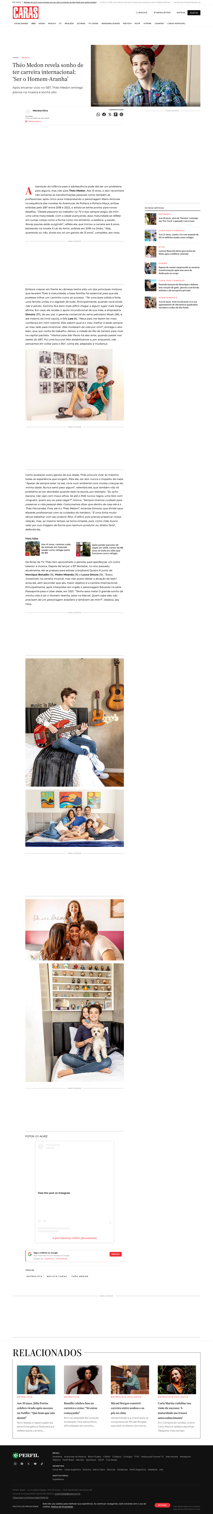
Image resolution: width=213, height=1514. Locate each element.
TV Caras (93, 23)
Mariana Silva (40, 110)
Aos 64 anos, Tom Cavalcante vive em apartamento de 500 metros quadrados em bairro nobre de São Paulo (178, 304)
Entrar (181, 12)
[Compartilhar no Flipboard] (115, 114)
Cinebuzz (116, 1456)
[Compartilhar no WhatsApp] (98, 114)
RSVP (137, 23)
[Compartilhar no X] (109, 114)
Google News (49, 1259)
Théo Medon (79, 1276)
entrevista (34, 1276)
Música (52, 23)
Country (159, 23)
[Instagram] (15, 1463)
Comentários (34, 121)
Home (15, 58)
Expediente (58, 1479)
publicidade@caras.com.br (67, 1494)
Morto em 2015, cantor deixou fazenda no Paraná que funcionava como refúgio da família (135, 2)
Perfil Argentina (138, 1469)
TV (60, 23)
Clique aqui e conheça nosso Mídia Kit (30, 1497)
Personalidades (111, 23)
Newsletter (163, 12)
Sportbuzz (91, 1460)
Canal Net (57, 1469)
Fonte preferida (61, 1259)
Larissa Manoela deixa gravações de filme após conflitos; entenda (177, 252)
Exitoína (87, 1469)
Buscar (143, 12)
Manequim (185, 1456)
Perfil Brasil (68, 1460)
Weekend (152, 1469)
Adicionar (116, 1254)
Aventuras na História (75, 1456)
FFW (136, 1456)
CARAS (106, 1456)
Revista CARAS (57, 1276)
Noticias (111, 1469)
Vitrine (147, 23)
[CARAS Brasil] (26, 12)
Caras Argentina (72, 1469)
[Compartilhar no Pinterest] (121, 114)
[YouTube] (35, 1463)
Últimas (81, 23)
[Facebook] (21, 1463)
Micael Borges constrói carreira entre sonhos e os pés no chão (127, 1408)
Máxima (57, 1460)
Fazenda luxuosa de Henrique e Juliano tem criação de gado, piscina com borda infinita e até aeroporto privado (179, 287)
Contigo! (127, 1456)
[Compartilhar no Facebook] (104, 114)
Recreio (80, 1460)
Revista (127, 23)
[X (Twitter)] (28, 1463)
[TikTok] (41, 1463)
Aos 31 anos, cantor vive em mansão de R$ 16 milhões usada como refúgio (179, 236)
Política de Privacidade (25, 1506)
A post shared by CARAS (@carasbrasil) (75, 1238)
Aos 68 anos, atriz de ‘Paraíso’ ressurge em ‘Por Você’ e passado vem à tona (178, 219)
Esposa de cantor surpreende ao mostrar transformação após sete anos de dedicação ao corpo (179, 270)
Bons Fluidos (94, 1456)
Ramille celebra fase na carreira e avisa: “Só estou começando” (80, 1408)
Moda (42, 23)
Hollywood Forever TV (152, 1456)
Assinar (194, 12)
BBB (33, 23)
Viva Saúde (111, 1460)
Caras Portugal (176, 23)
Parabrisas (122, 1469)
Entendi (162, 1505)
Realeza (69, 23)
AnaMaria (57, 1456)
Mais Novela (172, 1456)
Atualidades (21, 23)
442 (161, 1469)
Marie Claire (99, 1469)
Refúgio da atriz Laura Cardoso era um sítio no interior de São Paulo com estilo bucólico (60, 2)
